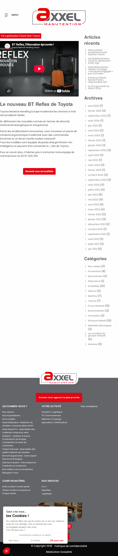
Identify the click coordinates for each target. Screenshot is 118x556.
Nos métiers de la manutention (17, 469)
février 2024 (95, 140)
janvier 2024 (95, 145)
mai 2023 (93, 160)
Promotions (94, 271)
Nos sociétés (8, 419)
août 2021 (93, 239)
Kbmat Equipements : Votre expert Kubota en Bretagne (19, 457)
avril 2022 (93, 204)
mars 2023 (94, 165)
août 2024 (94, 121)
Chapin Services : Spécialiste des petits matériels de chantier (18, 451)
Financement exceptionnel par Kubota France (97, 52)
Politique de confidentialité (71, 546)
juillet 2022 (94, 190)
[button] (6, 550)
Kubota (92, 291)
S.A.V (44, 486)
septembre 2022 (97, 180)
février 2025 (94, 111)
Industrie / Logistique (52, 411)
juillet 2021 (93, 244)
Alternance (94, 281)
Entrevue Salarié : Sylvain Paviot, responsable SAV (97, 80)
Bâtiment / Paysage (51, 419)
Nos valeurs (8, 411)
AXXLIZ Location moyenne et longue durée (16, 492)
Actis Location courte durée (16, 486)
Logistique (47, 493)
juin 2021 (92, 249)
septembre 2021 (97, 234)
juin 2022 (93, 195)
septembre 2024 (97, 116)
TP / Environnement (51, 415)
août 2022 (94, 185)
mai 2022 (93, 200)
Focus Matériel (96, 306)
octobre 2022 (95, 175)
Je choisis (35, 540)
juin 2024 (93, 126)
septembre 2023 (97, 150)
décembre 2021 (96, 224)
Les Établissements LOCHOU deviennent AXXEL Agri (99, 60)
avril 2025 (93, 106)
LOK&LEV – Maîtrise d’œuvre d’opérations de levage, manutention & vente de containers (16, 441)
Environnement (96, 311)
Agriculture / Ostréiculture (54, 422)
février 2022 (94, 214)
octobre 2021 (95, 229)
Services (92, 344)
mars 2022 (94, 209)
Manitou (92, 296)
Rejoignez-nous (10, 472)
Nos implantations (11, 415)
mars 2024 (94, 135)
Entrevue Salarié (97, 321)
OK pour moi (56, 540)
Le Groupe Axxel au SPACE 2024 (98, 87)
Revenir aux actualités (39, 171)
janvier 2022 (95, 219)
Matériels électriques (100, 325)
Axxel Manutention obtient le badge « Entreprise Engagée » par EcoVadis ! (100, 70)
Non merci (14, 540)
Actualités (93, 286)
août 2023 (94, 155)
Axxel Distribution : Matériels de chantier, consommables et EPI (17, 424)
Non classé (94, 266)
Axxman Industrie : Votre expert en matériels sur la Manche (19, 464)
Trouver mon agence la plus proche (59, 397)
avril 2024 (93, 130)
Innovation (94, 316)
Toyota (92, 301)
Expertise (46, 490)
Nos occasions (89, 406)
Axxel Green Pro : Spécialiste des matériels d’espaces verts (18, 431)
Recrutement (95, 276)
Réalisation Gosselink (59, 552)
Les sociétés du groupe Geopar (97, 334)
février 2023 (94, 170)
